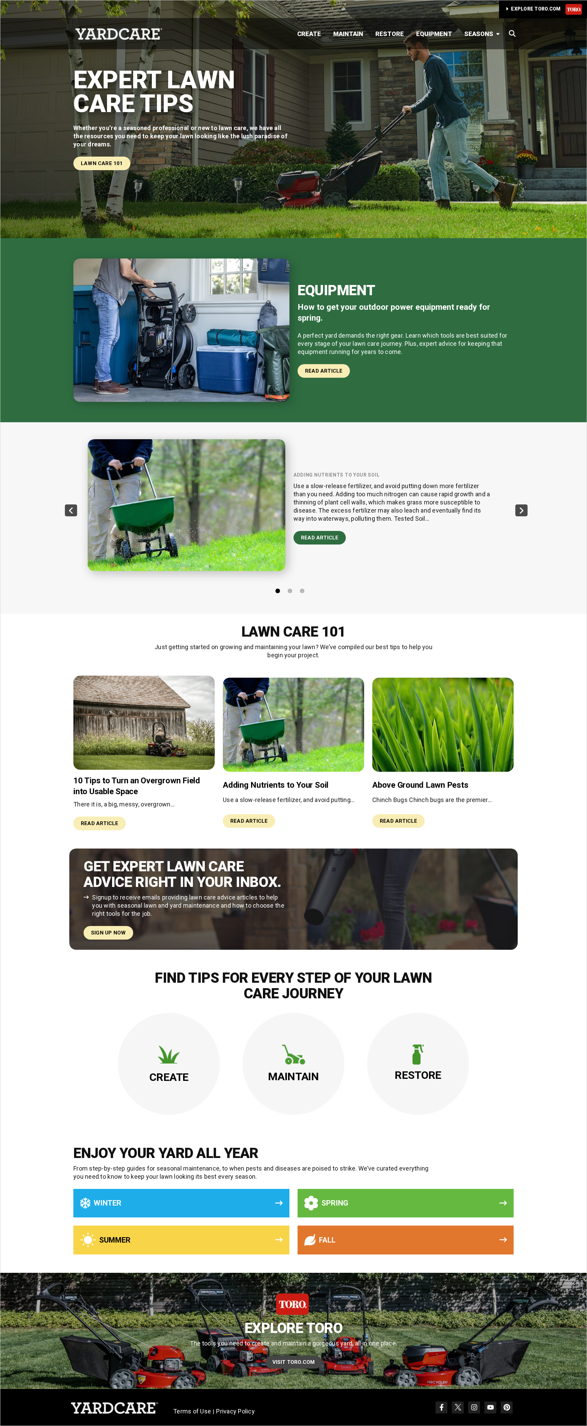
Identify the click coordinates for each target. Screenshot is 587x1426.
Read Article (319, 538)
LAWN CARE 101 (102, 163)
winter (107, 1203)
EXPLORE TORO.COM (536, 9)
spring (334, 1203)
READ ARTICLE (323, 371)
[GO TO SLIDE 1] (280, 590)
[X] (458, 1407)
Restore (389, 33)
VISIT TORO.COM (293, 1362)
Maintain (348, 33)
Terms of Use (192, 1411)
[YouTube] (490, 1407)
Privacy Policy (235, 1411)
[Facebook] (441, 1407)
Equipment (434, 33)
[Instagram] (474, 1407)
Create (309, 33)
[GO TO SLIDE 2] (293, 590)
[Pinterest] (507, 1407)
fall (327, 1240)
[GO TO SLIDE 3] (305, 590)
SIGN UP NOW (108, 933)
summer (114, 1240)
